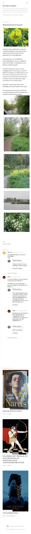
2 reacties (9, 414)
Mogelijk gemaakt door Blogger (16, 526)
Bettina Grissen (17, 260)
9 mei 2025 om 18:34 (18, 290)
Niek (9, 276)
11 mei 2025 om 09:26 (18, 327)
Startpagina (7, 15)
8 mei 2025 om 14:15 (18, 261)
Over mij (15, 15)
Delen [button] (4, 241)
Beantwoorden (12, 273)
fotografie (8, 244)
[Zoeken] (27, 2)
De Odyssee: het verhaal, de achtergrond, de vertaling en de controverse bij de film (15, 459)
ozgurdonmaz (21, 529)
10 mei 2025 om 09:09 (21, 310)
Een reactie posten (11, 515)
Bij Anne (10, 252)
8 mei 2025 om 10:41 (18, 252)
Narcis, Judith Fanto (12, 411)
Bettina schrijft (9, 6)
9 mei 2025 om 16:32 (16, 276)
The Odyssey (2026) (10, 513)
